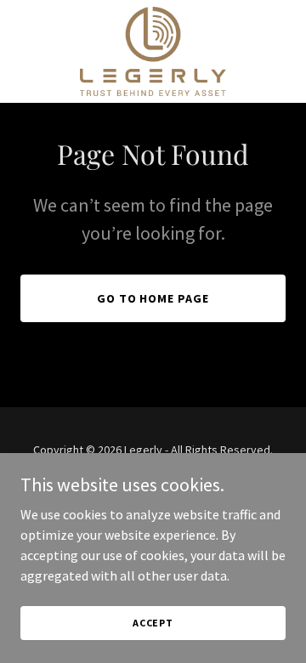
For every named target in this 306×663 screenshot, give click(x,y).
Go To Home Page (153, 298)
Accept (153, 622)
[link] (152, 51)
